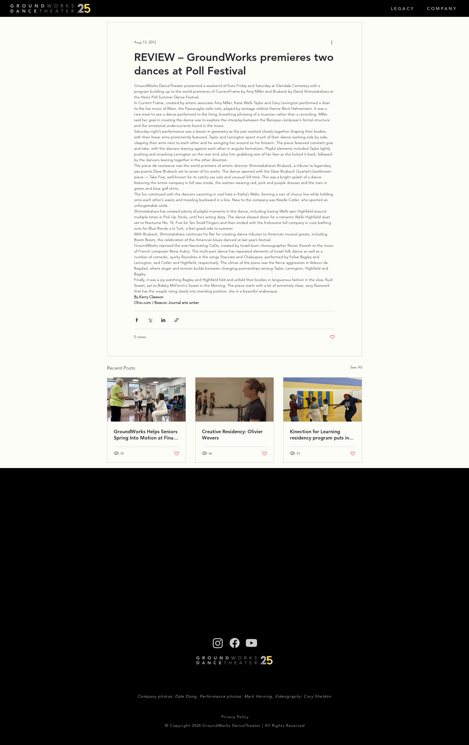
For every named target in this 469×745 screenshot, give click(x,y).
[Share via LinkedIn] (163, 320)
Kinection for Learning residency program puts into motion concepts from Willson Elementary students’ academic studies (322, 434)
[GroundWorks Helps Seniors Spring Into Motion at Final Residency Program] (146, 400)
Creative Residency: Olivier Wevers (232, 434)
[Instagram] (217, 643)
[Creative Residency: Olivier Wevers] (234, 400)
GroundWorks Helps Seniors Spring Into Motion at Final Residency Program (146, 434)
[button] (402, 8)
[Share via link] (176, 320)
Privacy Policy (235, 716)
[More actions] (331, 42)
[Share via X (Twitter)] (150, 320)
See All (356, 367)
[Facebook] (234, 643)
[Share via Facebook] (136, 320)
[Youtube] (251, 643)
